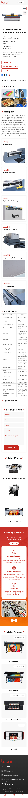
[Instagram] (5, 784)
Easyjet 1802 (14, 691)
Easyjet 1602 (14, 661)
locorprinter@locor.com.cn (11, 775)
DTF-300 (14, 749)
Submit (10, 447)
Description (13, 80)
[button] (12, 620)
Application (5, 80)
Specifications (22, 80)
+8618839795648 (8, 772)
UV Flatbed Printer (11, 29)
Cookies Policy (9, 791)
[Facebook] (2, 784)
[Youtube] (12, 784)
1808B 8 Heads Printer (14, 720)
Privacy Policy (19, 791)
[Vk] (7, 784)
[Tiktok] (10, 784)
